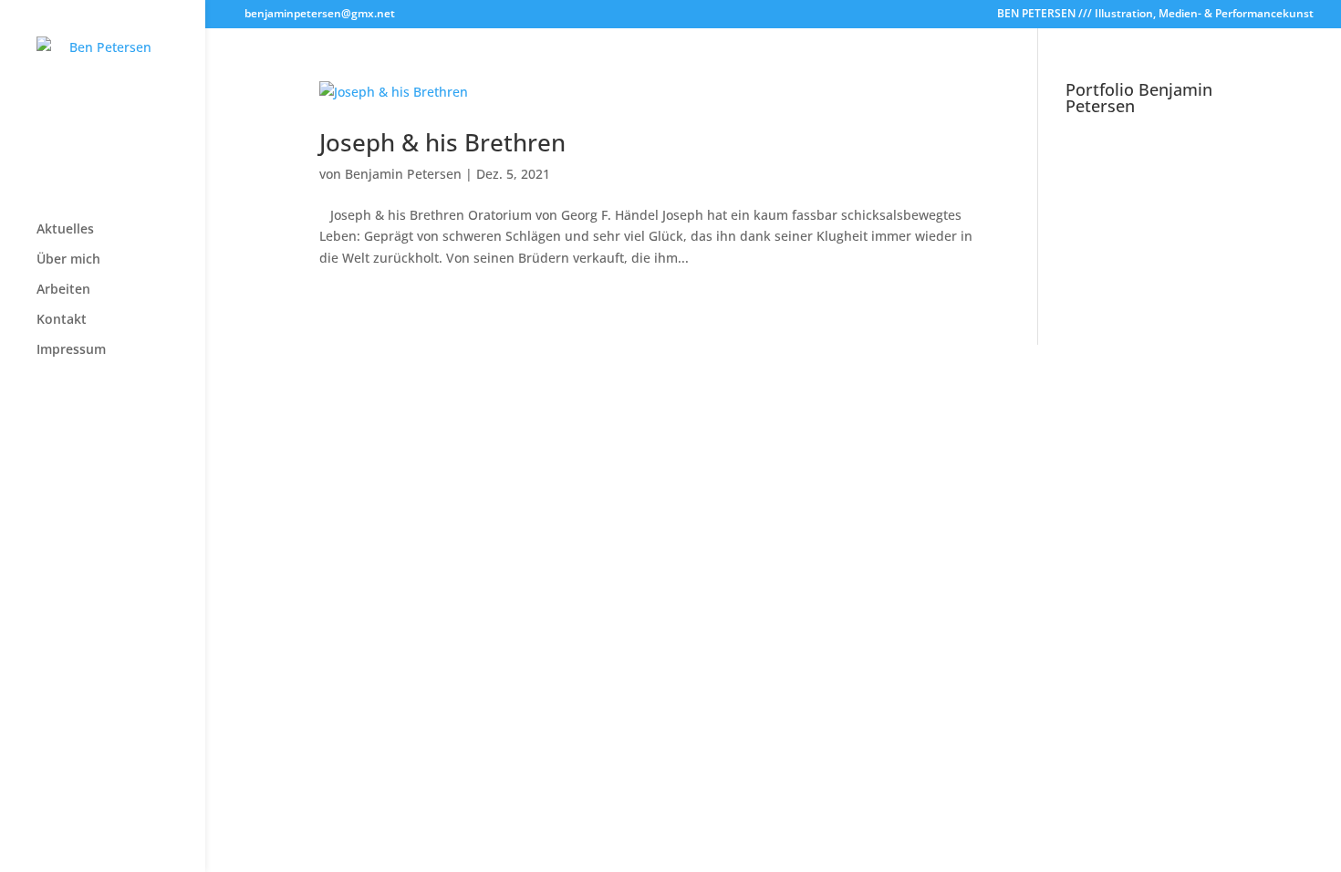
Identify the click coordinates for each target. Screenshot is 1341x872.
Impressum (71, 350)
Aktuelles (65, 230)
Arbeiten (63, 290)
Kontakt (61, 320)
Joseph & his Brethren (442, 142)
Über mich (68, 260)
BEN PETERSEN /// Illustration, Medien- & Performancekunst (1155, 14)
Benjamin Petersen (403, 173)
